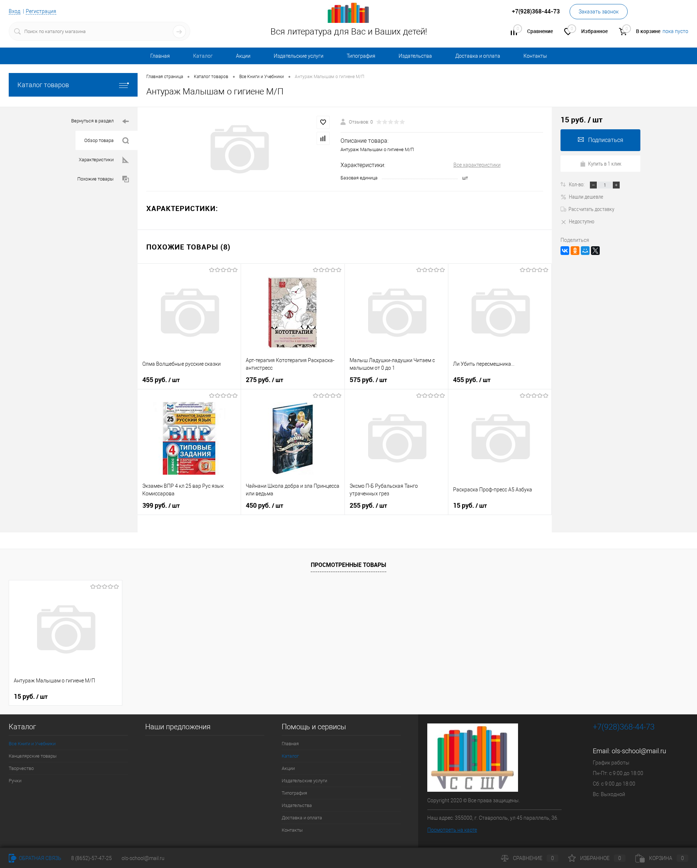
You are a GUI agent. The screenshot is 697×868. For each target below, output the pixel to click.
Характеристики (96, 159)
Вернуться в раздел (92, 120)
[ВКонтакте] (565, 250)
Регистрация (41, 11)
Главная (160, 56)
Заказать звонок (599, 12)
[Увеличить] (239, 149)
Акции (243, 56)
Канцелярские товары (33, 756)
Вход (14, 11)
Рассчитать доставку (591, 208)
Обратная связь (39, 858)
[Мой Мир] (585, 250)
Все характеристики (477, 165)
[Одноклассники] (575, 250)
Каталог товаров (43, 85)
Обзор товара (99, 140)
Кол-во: (577, 184)
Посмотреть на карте (452, 830)
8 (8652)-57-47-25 (91, 858)
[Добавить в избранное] (323, 122)
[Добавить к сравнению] (323, 138)
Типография (361, 56)
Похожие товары (95, 179)
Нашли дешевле (586, 196)
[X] (595, 250)
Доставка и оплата (477, 56)
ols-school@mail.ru (639, 751)
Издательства (415, 56)
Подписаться (605, 140)
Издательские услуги (298, 56)
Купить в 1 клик (604, 163)
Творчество (21, 768)
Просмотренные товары (348, 565)
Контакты (535, 56)
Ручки (15, 780)
